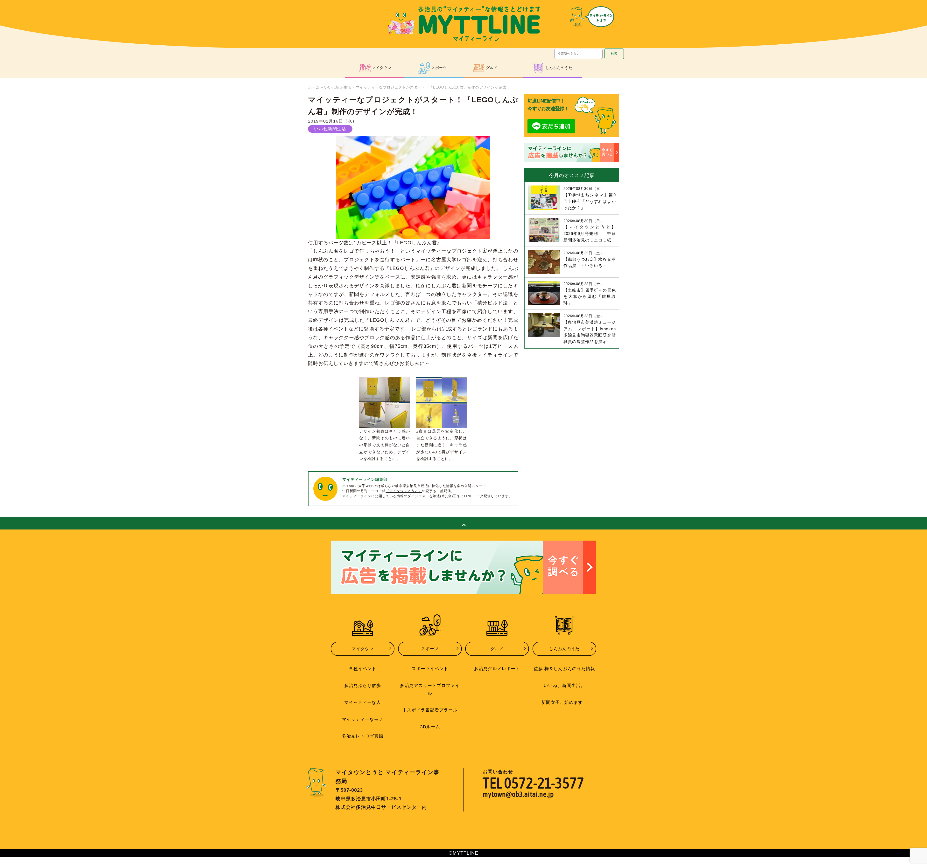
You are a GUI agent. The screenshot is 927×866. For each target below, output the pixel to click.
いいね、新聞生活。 (564, 685)
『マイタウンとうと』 (404, 491)
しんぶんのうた (564, 648)
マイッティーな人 (362, 702)
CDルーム (430, 726)
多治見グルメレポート (497, 668)
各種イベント (362, 668)
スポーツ (430, 648)
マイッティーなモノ (362, 719)
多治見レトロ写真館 (362, 736)
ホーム (314, 87)
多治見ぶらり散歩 (362, 685)
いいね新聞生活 (337, 87)
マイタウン (362, 648)
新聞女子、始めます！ (564, 702)
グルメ (497, 648)
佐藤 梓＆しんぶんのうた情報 (564, 668)
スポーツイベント (430, 668)
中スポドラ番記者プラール (429, 710)
